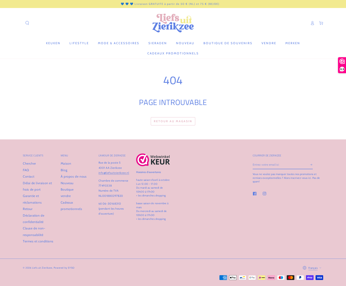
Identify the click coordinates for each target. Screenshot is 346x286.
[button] (27, 23)
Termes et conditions (38, 241)
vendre (66, 196)
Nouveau (67, 183)
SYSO (71, 267)
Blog (64, 170)
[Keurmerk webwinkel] (153, 159)
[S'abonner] (311, 164)
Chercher (29, 163)
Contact (28, 176)
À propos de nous (74, 176)
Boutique (67, 189)
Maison (66, 163)
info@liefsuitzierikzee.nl (114, 173)
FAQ (26, 170)
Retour (28, 209)
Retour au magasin (173, 121)
